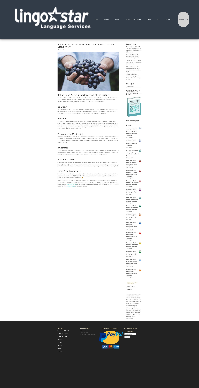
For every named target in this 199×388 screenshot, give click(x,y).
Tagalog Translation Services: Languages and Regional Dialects (132, 76)
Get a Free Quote (183, 19)
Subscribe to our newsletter (132, 283)
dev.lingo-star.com (70, 186)
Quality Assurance (84, 332)
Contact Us (168, 19)
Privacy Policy (83, 330)
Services (117, 19)
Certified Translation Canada (133, 19)
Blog (158, 19)
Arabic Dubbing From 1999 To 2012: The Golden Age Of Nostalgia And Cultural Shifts (133, 48)
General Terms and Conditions (88, 334)
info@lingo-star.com (72, 184)
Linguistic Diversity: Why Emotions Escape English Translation (132, 56)
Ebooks (149, 19)
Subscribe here (129, 331)
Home (96, 19)
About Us (106, 19)
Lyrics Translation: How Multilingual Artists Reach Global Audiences (133, 68)
